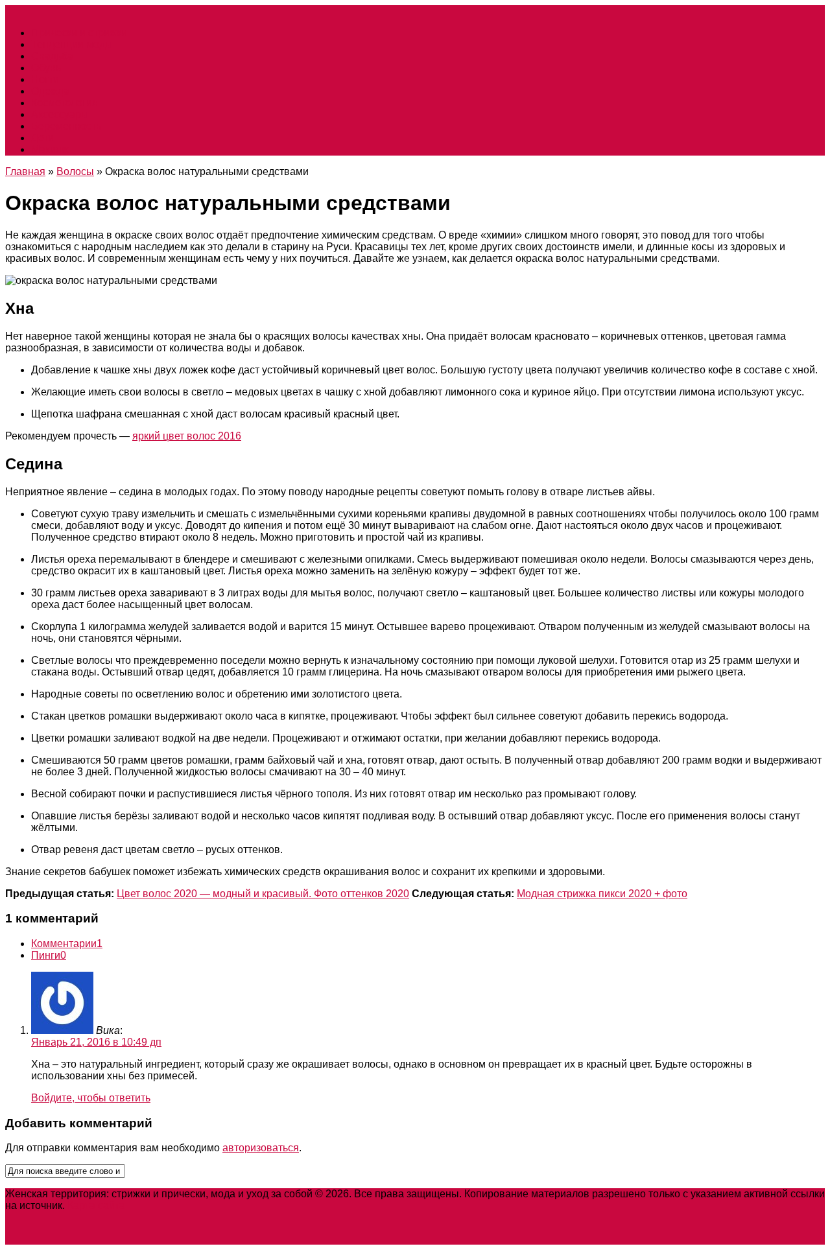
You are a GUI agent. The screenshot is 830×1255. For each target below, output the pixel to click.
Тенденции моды (72, 44)
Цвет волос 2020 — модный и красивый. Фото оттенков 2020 (263, 893)
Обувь (46, 67)
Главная (25, 171)
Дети (42, 137)
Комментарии (66, 943)
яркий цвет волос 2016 (186, 435)
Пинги (48, 955)
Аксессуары (60, 114)
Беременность (66, 126)
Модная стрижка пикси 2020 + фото (602, 893)
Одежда (50, 91)
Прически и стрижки (79, 32)
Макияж (50, 149)
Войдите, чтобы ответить (90, 1097)
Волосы (75, 171)
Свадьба (52, 56)
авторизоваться (260, 1147)
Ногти (45, 79)
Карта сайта (96, 1205)
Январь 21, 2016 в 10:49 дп (96, 1042)
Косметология (64, 102)
